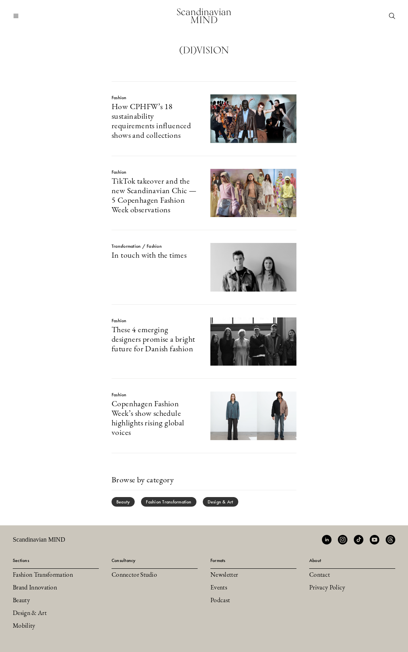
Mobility (24, 626)
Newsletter (224, 575)
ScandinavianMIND (204, 15)
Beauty (123, 502)
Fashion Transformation (168, 502)
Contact (319, 575)
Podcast (220, 600)
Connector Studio (134, 575)
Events (218, 588)
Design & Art (220, 502)
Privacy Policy (327, 588)
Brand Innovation (35, 588)
